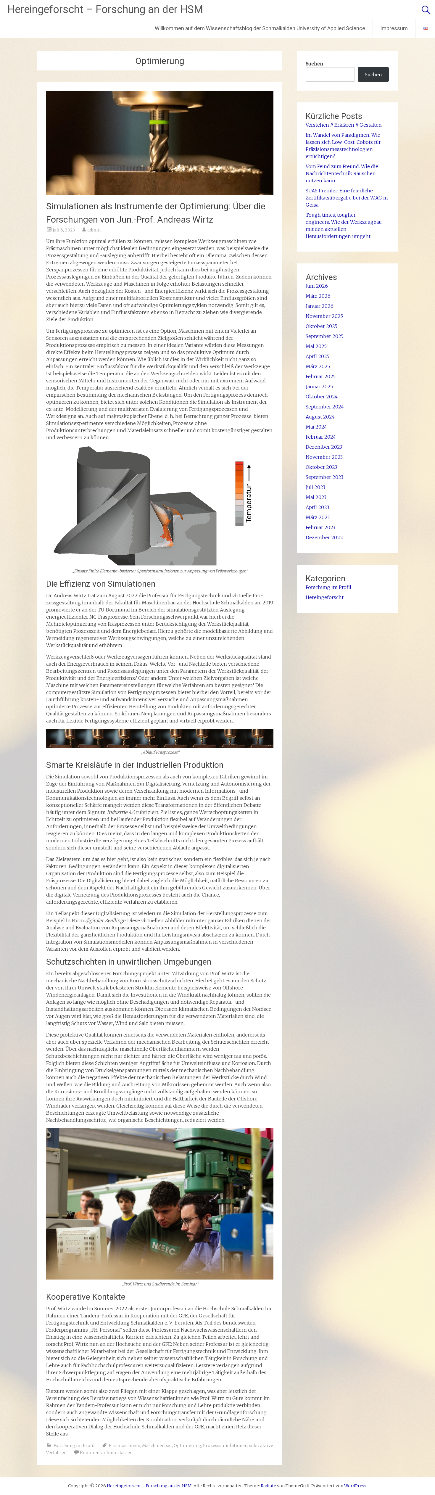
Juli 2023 (315, 487)
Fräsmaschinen (124, 1445)
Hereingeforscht (325, 597)
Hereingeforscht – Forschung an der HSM (105, 9)
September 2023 (324, 477)
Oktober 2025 (321, 326)
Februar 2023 (320, 527)
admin (94, 230)
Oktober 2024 (322, 397)
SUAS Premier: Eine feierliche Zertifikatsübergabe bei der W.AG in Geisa (347, 198)
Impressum (394, 28)
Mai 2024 (316, 427)
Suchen (314, 64)
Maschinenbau (157, 1445)
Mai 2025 (316, 346)
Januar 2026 (320, 306)
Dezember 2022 (324, 537)
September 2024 (325, 407)
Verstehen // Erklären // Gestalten (344, 125)
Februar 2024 (321, 437)
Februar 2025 (321, 376)
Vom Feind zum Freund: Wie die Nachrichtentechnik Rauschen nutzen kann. (342, 173)
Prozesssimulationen (225, 1445)
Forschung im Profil (74, 1445)
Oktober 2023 (321, 467)
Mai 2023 (316, 497)
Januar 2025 (319, 387)
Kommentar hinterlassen (106, 1452)
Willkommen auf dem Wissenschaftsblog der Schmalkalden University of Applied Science (260, 28)
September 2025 (325, 336)
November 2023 (324, 457)
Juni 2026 (317, 286)
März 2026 (318, 296)
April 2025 (317, 356)
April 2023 (317, 507)
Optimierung (187, 1445)
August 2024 (320, 417)
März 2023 (318, 517)
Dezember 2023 (324, 447)
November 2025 (324, 316)
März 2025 (318, 366)
